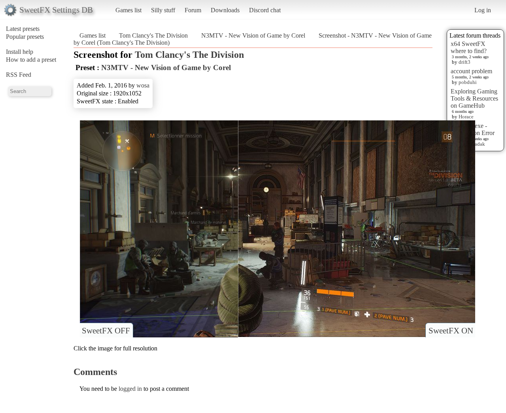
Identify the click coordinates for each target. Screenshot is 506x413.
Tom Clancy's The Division (153, 35)
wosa (142, 85)
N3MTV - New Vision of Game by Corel (253, 35)
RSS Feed (18, 74)
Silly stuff (163, 10)
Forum (193, 10)
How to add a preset (31, 59)
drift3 (464, 62)
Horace (466, 117)
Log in (482, 10)
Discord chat (265, 10)
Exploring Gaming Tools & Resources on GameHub (474, 98)
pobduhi (468, 82)
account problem (471, 71)
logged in (130, 388)
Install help (19, 51)
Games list (128, 10)
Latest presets (23, 28)
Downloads (225, 10)
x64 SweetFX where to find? (469, 47)
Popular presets (25, 36)
